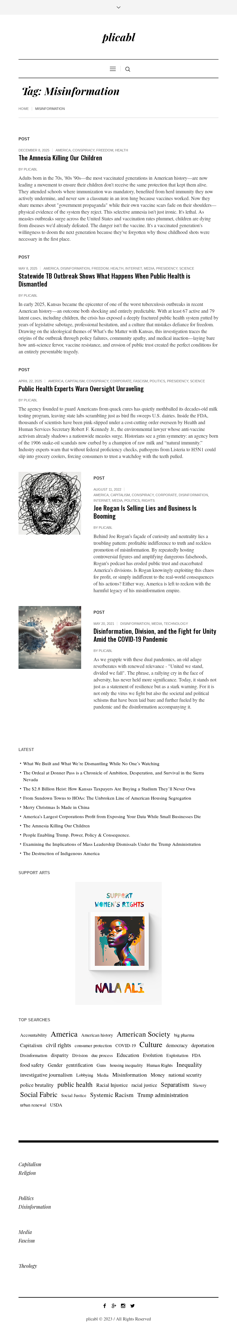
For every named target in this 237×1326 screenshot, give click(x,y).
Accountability (33, 1035)
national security (185, 1074)
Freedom (104, 150)
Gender (55, 1065)
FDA (196, 1055)
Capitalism (75, 381)
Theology (28, 1266)
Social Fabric (38, 1094)
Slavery (199, 1085)
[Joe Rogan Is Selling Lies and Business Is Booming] (50, 503)
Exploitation (177, 1055)
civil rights (58, 1045)
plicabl (30, 169)
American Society (143, 1034)
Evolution (153, 1055)
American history (97, 1035)
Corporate (120, 381)
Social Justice (73, 1095)
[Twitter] (132, 1305)
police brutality (37, 1084)
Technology (176, 623)
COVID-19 (125, 1045)
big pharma (184, 1035)
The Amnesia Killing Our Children (60, 157)
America (63, 150)
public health (75, 1084)
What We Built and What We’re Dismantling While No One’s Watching (91, 763)
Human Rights (160, 1065)
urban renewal (33, 1105)
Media (149, 268)
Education (128, 1055)
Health (121, 150)
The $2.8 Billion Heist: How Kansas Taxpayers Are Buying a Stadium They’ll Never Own (109, 789)
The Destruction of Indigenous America (61, 853)
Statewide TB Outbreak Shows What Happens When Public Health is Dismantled (104, 279)
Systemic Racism (112, 1095)
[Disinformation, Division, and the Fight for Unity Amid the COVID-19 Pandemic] (50, 637)
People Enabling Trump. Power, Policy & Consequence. (76, 835)
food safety (32, 1064)
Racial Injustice (112, 1085)
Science (186, 268)
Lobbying (84, 1075)
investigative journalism (46, 1074)
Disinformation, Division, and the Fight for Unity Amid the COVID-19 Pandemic (155, 635)
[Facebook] (104, 1305)
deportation (202, 1045)
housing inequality (126, 1065)
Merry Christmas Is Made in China (56, 807)
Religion (27, 1173)
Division (80, 1055)
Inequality (189, 1064)
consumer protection (93, 1045)
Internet (133, 268)
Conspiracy (83, 150)
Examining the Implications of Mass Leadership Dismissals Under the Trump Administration (112, 844)
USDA (56, 1105)
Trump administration (163, 1095)
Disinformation (75, 268)
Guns (101, 1065)
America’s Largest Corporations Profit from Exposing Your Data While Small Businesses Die (112, 816)
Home (24, 108)
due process (102, 1055)
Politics (157, 381)
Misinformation (129, 1074)
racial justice (144, 1085)
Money (158, 1074)
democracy (177, 1045)
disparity (60, 1055)
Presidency (166, 268)
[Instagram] (123, 1305)
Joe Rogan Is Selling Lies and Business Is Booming (145, 511)
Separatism (175, 1084)
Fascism (140, 381)
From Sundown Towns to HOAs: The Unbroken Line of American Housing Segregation (107, 798)
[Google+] (114, 1305)
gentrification (79, 1065)
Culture (150, 1044)
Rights (148, 500)
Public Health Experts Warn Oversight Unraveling (81, 388)
